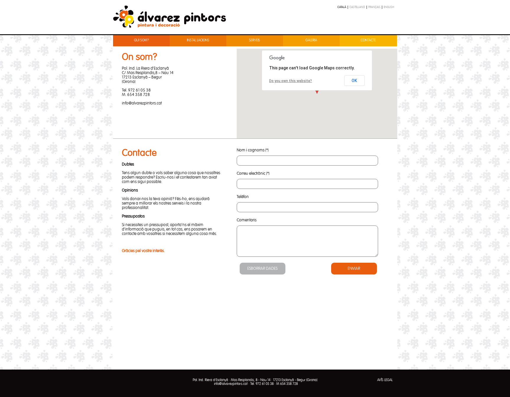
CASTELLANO (357, 7)
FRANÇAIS (374, 7)
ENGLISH (389, 7)
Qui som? (141, 40)
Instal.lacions (198, 40)
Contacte (368, 40)
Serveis (254, 40)
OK (354, 80)
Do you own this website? (290, 81)
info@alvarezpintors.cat (231, 384)
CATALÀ (341, 7)
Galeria (311, 40)
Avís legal (385, 380)
